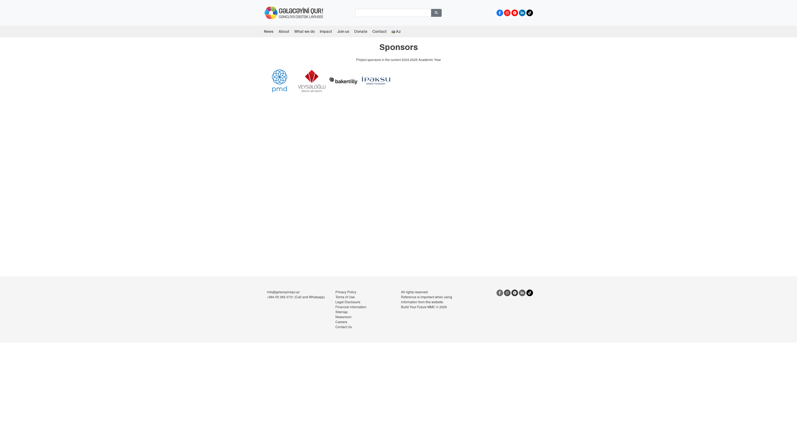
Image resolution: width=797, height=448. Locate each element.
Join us (343, 31)
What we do (304, 31)
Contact (379, 31)
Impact (326, 31)
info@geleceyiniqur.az (283, 292)
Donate (360, 31)
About (284, 31)
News (269, 31)
